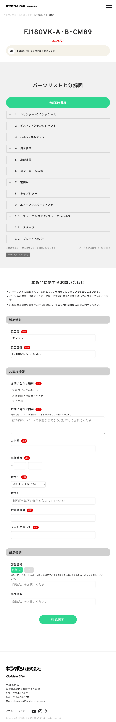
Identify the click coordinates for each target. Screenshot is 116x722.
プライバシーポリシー (16, 711)
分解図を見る (58, 103)
